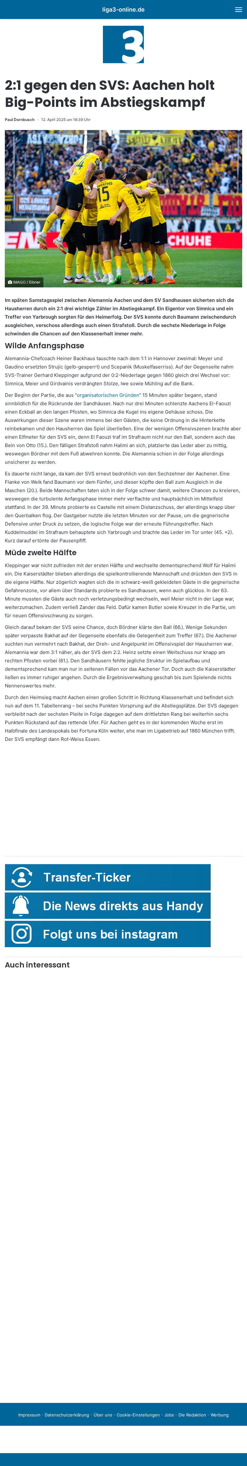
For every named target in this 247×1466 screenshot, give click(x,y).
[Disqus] (123, 1307)
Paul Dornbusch (19, 119)
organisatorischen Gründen (108, 395)
